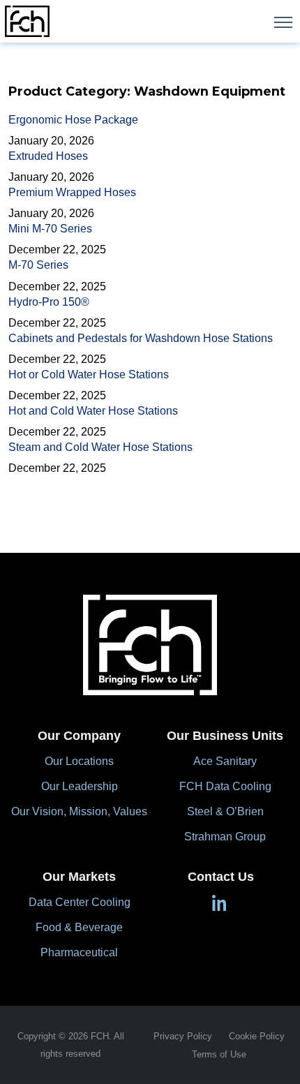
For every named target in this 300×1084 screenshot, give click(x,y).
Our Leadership (79, 786)
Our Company (79, 736)
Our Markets (79, 877)
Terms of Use (219, 1054)
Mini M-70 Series (50, 229)
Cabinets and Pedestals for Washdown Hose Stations (140, 338)
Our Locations (79, 761)
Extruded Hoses (48, 156)
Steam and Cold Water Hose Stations (100, 447)
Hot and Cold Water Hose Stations (93, 411)
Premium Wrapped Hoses (72, 192)
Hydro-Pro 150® (48, 302)
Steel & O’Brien (225, 811)
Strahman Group (225, 836)
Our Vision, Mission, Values (79, 811)
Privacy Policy (182, 1036)
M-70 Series (38, 265)
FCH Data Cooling (225, 786)
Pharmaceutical (79, 952)
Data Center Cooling (79, 902)
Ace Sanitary (225, 761)
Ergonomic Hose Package (73, 120)
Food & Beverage (79, 927)
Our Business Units (225, 736)
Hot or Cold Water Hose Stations (88, 374)
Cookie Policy (257, 1036)
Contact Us (221, 877)
